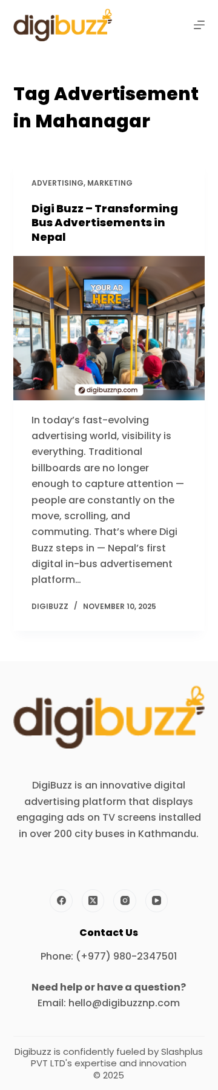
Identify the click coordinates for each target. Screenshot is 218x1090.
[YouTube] (156, 900)
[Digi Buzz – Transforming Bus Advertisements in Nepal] (109, 328)
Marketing (110, 183)
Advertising (57, 183)
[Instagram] (124, 900)
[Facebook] (61, 900)
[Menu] (199, 24)
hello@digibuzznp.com (124, 1003)
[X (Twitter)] (93, 900)
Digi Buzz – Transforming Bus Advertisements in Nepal (104, 222)
